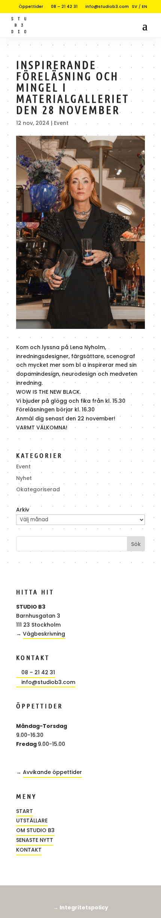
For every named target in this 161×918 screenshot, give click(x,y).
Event (61, 123)
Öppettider (28, 6)
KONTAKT (29, 850)
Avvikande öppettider (52, 772)
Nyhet (24, 478)
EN (144, 6)
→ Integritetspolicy (80, 907)
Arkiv (22, 509)
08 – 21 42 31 (62, 6)
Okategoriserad (38, 489)
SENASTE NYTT (34, 840)
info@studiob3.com (104, 6)
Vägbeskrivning (44, 634)
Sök (136, 544)
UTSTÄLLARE (32, 820)
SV (134, 6)
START (24, 811)
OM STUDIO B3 (35, 830)
